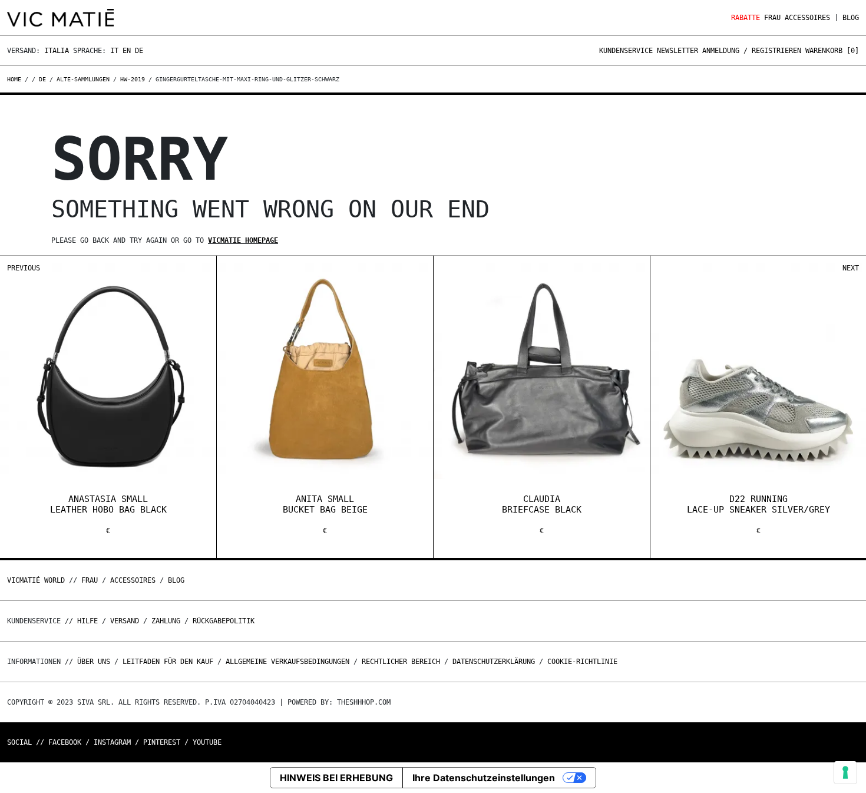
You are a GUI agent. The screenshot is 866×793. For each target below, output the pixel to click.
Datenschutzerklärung (493, 661)
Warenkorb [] (832, 51)
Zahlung (165, 621)
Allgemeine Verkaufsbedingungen (287, 661)
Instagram (112, 742)
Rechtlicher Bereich (401, 661)
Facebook (64, 742)
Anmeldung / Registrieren (751, 51)
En (127, 51)
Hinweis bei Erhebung (336, 778)
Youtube (207, 742)
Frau (772, 18)
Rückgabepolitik (223, 621)
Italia (56, 51)
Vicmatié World (36, 580)
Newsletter (677, 51)
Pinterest (161, 742)
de (42, 79)
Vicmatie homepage (243, 240)
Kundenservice (626, 51)
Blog (850, 18)
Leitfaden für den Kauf (168, 661)
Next (850, 268)
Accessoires (807, 18)
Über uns (95, 661)
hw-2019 (132, 79)
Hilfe (87, 621)
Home (16, 79)
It (114, 51)
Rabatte (745, 18)
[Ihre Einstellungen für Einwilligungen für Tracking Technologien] (845, 772)
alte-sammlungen (83, 79)
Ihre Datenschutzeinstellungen (483, 778)
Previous (23, 268)
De (139, 51)
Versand (124, 621)
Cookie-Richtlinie (582, 661)
